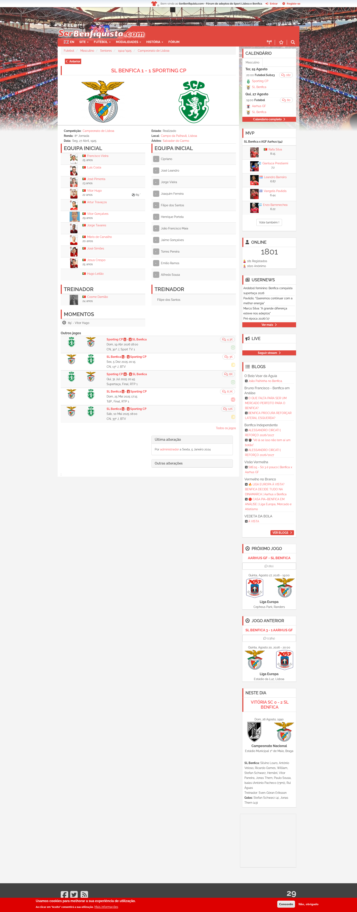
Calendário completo (267, 119)
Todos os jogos (226, 428)
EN (72, 42)
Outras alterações (169, 463)
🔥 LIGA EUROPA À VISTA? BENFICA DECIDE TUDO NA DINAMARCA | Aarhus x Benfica (266, 489)
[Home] (101, 28)
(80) (271, 566)
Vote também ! (269, 222)
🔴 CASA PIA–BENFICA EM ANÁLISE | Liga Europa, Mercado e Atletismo (268, 504)
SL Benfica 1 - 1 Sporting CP (148, 70)
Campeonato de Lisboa (153, 50)
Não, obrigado (309, 904)
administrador (169, 449)
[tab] (192, 440)
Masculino (87, 50)
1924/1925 (125, 50)
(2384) (271, 638)
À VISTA (253, 521)
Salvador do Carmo (176, 140)
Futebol (69, 50)
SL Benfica (259, 87)
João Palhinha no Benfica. (265, 381)
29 (291, 893)
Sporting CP (260, 81)
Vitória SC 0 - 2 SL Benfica (270, 705)
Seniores (106, 50)
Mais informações (106, 906)
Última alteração (168, 440)
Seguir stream (267, 353)
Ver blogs (280, 532)
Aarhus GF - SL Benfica (269, 558)
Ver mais (267, 324)
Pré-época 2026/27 (256, 318)
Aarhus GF (259, 106)
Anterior (74, 61)
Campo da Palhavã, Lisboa (179, 135)
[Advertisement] (193, 32)
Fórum (174, 42)
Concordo (286, 904)
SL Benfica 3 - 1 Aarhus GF (269, 630)
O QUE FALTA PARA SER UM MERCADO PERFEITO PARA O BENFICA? (266, 403)
